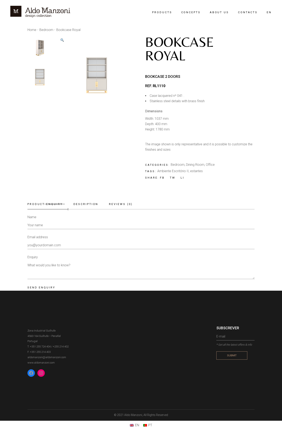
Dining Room (195, 165)
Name (31, 217)
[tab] (47, 204)
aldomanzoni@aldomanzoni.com (46, 357)
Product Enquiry (45, 204)
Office (210, 165)
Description (85, 204)
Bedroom (178, 165)
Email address (37, 237)
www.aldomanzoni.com (41, 362)
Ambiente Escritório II (173, 171)
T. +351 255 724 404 (39, 346)
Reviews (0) (121, 204)
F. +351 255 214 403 (39, 351)
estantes (196, 171)
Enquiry (32, 257)
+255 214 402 (61, 346)
